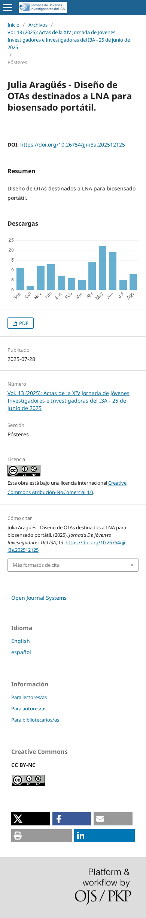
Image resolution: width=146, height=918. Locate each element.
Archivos (38, 24)
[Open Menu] (7, 7)
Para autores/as (28, 708)
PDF (23, 323)
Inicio (13, 24)
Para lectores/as (29, 697)
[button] (30, 818)
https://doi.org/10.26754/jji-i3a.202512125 (72, 144)
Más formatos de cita (36, 565)
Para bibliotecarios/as (35, 719)
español (21, 652)
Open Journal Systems (39, 597)
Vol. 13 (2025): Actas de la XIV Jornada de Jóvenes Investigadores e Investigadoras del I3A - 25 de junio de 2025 (68, 40)
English (20, 640)
